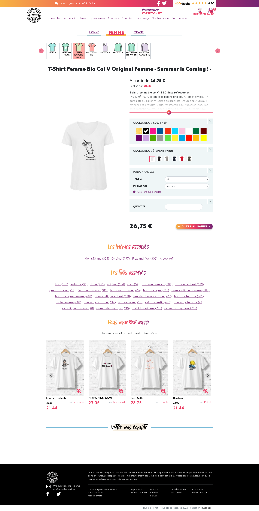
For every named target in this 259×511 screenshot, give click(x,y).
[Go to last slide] (51, 375)
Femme (61, 18)
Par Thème (176, 492)
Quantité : (139, 206)
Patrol (207, 402)
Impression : (140, 186)
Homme (50, 18)
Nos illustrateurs (160, 18)
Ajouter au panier (193, 226)
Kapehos (206, 507)
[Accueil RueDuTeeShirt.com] (34, 14)
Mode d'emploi (95, 496)
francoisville (119, 402)
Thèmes (81, 18)
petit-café (78, 402)
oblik (147, 86)
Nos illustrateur (199, 492)
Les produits (136, 489)
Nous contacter (95, 492)
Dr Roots (163, 402)
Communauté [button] (179, 18)
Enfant (71, 18)
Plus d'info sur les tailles (148, 192)
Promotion (127, 18)
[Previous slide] (41, 50)
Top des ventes (97, 18)
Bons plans (113, 18)
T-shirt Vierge (143, 18)
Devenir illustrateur (139, 492)
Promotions (198, 489)
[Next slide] (217, 50)
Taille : (137, 179)
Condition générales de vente (102, 489)
